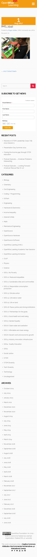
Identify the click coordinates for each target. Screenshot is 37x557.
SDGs (6, 349)
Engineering (8, 203)
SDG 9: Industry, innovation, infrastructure (18, 339)
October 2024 (9, 388)
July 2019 (7, 421)
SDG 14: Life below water (12, 298)
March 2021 (8, 402)
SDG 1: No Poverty (10, 272)
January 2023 (8, 398)
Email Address (7, 103)
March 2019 (8, 439)
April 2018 (7, 472)
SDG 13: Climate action (12, 293)
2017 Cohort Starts (8, 71)
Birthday (4, 121)
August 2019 (8, 416)
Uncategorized (9, 376)
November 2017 (9, 486)
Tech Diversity (9, 367)
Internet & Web (9, 217)
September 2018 (9, 449)
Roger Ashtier (12, 30)
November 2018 (9, 444)
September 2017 (9, 490)
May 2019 (7, 430)
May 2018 (7, 467)
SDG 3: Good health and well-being (16, 316)
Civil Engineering (9, 189)
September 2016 (9, 513)
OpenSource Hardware (12, 235)
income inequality (10, 212)
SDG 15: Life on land (11, 302)
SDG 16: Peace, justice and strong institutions (19, 307)
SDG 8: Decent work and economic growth (19, 335)
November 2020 (9, 412)
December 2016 (9, 509)
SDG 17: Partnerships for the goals (16, 312)
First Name (5, 109)
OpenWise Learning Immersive (14, 254)
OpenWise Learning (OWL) (13, 245)
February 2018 (9, 481)
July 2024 (7, 393)
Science (6, 268)
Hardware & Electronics (12, 208)
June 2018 (7, 462)
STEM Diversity (9, 363)
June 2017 (7, 499)
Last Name (5, 115)
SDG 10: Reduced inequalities (14, 277)
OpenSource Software (11, 240)
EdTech (6, 198)
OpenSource (8, 231)
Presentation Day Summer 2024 (15, 148)
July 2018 (7, 458)
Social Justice (8, 353)
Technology (8, 372)
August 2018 (8, 453)
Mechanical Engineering (12, 226)
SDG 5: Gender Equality (12, 321)
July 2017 (7, 495)
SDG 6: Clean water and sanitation (16, 326)
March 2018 (8, 476)
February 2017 (9, 504)
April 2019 (7, 435)
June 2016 (7, 523)
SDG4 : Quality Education (13, 344)
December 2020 (9, 407)
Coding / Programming (12, 194)
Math (5, 222)
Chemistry (7, 185)
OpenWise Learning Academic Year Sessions (19, 249)
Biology (6, 180)
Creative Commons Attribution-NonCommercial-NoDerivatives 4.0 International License (18, 546)
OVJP (6, 259)
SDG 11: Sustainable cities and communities (19, 282)
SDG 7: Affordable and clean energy (16, 330)
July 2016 (7, 518)
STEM (6, 358)
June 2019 (7, 425)
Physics (6, 263)
